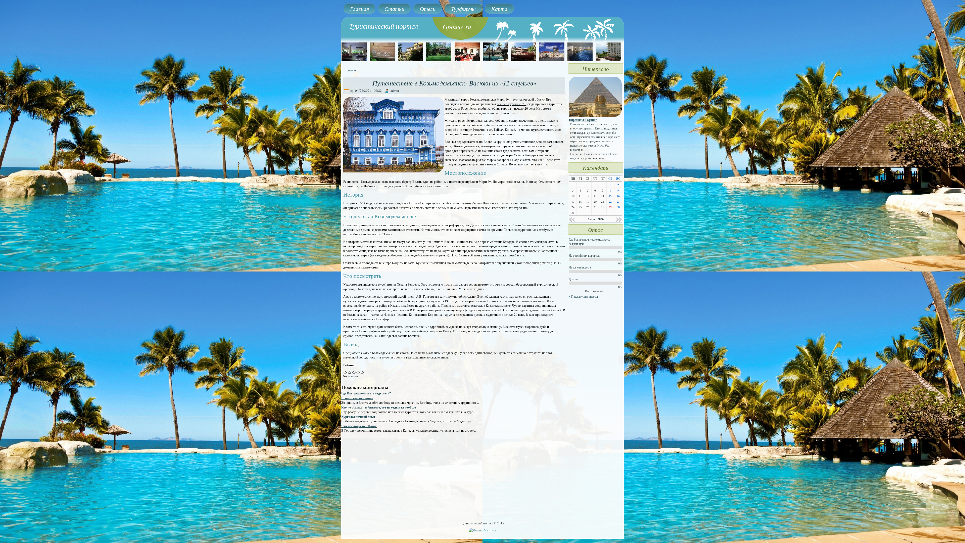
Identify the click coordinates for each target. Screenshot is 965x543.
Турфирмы (463, 8)
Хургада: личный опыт (358, 416)
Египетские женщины (357, 397)
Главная (359, 8)
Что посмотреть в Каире (359, 425)
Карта (499, 8)
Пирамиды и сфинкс (583, 120)
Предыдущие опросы (584, 296)
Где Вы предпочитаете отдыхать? (366, 393)
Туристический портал (383, 26)
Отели (428, 8)
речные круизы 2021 (511, 104)
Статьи (394, 8)
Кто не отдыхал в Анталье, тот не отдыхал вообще (378, 407)
